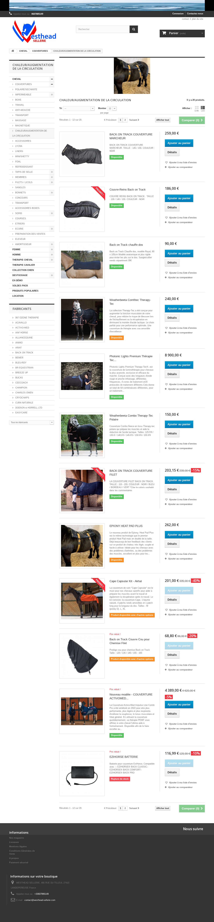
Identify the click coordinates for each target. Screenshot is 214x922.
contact (185, 19)
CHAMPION (21, 387)
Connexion (178, 13)
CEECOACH (21, 382)
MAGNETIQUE (22, 125)
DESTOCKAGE (20, 275)
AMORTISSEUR (23, 244)
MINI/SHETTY (22, 156)
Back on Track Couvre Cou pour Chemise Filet (130, 641)
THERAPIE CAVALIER (23, 265)
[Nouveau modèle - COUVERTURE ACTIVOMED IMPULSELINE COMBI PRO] (82, 711)
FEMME (16, 249)
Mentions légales (18, 846)
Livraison (14, 842)
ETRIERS (20, 223)
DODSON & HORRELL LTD (28, 407)
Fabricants (22, 309)
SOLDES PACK (20, 285)
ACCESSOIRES (23, 141)
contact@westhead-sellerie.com (39, 900)
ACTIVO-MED (22, 327)
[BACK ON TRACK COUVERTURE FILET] (82, 490)
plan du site (197, 19)
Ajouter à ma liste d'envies (183, 162)
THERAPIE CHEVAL (22, 260)
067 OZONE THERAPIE (27, 317)
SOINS (18, 213)
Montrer (102, 108)
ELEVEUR (20, 239)
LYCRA (18, 146)
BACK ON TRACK (24, 352)
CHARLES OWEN (24, 392)
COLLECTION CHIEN (23, 270)
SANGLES (20, 187)
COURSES (20, 218)
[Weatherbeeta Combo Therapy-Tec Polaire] (82, 435)
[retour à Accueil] (13, 51)
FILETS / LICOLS (23, 182)
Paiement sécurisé (18, 862)
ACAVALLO (21, 322)
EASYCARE (21, 412)
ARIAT (18, 347)
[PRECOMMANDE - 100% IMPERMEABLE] (107, 5)
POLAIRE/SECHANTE (26, 89)
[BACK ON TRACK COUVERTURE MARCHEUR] (82, 154)
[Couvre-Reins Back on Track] (82, 209)
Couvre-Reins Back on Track (128, 189)
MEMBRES (20, 177)
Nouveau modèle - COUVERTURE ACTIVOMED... (131, 696)
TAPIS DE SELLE (24, 172)
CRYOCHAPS (22, 397)
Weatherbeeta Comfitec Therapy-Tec (130, 301)
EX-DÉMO (17, 280)
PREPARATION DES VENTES (30, 234)
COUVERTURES (23, 84)
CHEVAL (16, 79)
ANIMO (19, 342)
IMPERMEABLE (23, 94)
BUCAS (19, 377)
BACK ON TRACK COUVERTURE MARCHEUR (131, 136)
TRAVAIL (19, 105)
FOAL (18, 161)
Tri (60, 108)
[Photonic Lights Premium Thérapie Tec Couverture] (82, 376)
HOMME (16, 254)
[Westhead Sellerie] (40, 32)
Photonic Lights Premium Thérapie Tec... (131, 358)
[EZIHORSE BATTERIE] (82, 773)
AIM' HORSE (21, 332)
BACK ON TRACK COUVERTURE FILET (131, 472)
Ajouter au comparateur (180, 167)
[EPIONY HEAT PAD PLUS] (82, 546)
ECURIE (19, 229)
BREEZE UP (21, 372)
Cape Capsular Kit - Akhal (126, 581)
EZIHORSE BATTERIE (124, 756)
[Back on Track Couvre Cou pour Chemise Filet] (82, 656)
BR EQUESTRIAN (24, 367)
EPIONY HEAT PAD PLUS (126, 526)
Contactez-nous (195, 13)
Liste (203, 111)
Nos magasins (16, 838)
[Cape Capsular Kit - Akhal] (82, 601)
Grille (197, 111)
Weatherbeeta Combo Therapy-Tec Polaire (131, 417)
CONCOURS (21, 198)
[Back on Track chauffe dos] (82, 264)
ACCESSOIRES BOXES (27, 208)
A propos (14, 858)
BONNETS (20, 192)
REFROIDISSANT (24, 167)
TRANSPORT (22, 115)
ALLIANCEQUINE (24, 337)
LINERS (19, 151)
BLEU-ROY (20, 362)
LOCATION (17, 296)
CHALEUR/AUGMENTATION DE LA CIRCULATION (29, 133)
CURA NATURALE (24, 402)
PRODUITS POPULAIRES (25, 291)
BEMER (19, 357)
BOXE (18, 100)
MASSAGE (20, 120)
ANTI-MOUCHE (22, 110)
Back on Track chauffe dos (126, 244)
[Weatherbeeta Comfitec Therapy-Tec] (82, 320)
